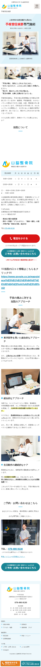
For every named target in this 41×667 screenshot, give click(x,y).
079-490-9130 (10, 228)
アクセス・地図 (7, 627)
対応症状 (5, 635)
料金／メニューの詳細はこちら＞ (13, 556)
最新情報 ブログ (27, 627)
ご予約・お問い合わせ (9, 647)
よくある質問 (25, 647)
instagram (6, 650)
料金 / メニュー (26, 635)
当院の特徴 (6, 624)
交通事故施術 (7, 638)
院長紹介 (24, 624)
